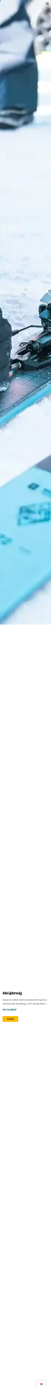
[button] (47, 4)
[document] (25, 694)
